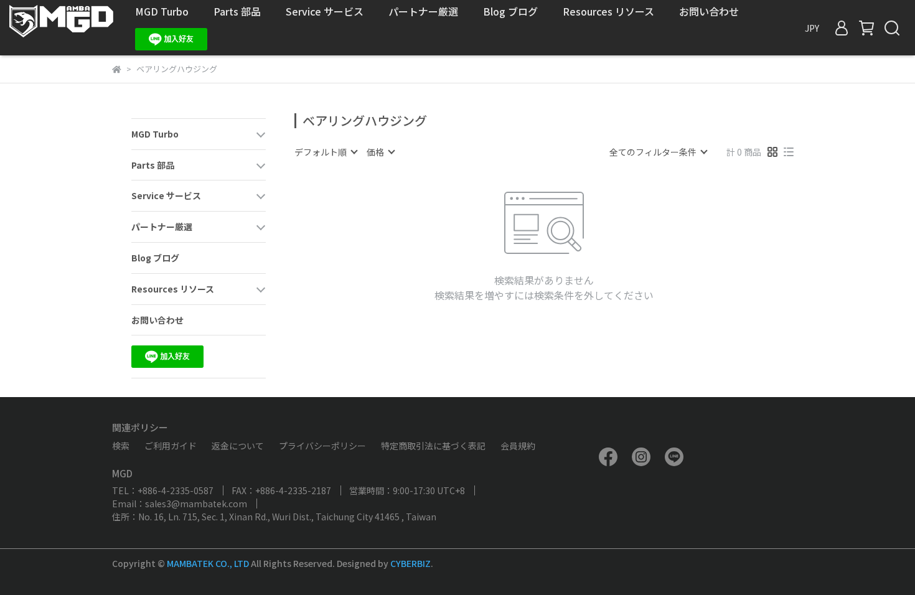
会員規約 (517, 445)
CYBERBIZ (410, 563)
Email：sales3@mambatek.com (179, 503)
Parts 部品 (237, 11)
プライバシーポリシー (322, 445)
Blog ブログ (510, 11)
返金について (238, 445)
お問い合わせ (709, 11)
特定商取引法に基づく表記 (433, 445)
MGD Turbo (162, 11)
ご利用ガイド (170, 445)
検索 (120, 445)
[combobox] (325, 152)
